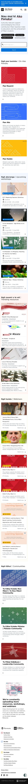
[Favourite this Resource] (25, 304)
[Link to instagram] (4, 775)
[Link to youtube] (7, 775)
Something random (20, 37)
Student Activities (7, 37)
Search (14, 50)
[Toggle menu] (25, 9)
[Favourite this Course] (25, 184)
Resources (5, 717)
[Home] (6, 9)
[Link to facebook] (1, 775)
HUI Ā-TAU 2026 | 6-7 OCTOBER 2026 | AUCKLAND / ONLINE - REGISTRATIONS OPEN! (12, 3)
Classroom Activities (8, 35)
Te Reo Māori (19, 35)
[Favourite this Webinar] (25, 404)
